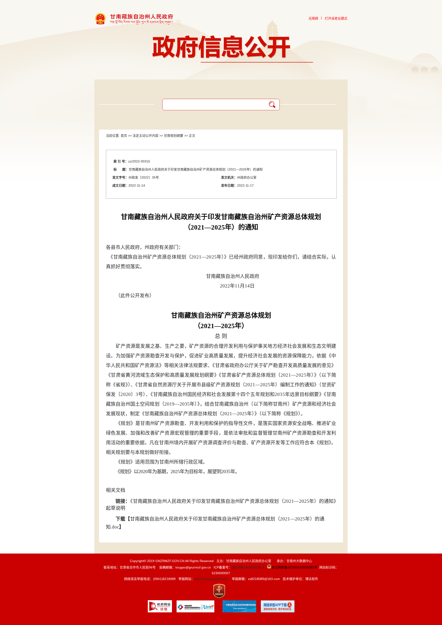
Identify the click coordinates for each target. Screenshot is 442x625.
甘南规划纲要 (173, 135)
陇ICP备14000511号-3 (248, 567)
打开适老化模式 (336, 18)
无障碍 (313, 18)
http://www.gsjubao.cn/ (211, 579)
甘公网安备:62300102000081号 (294, 567)
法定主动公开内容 (145, 135)
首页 (124, 135)
